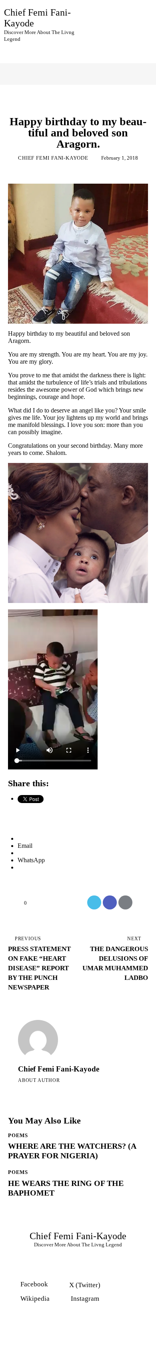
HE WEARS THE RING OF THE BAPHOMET (66, 1188)
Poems (78, 107)
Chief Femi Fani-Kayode (58, 1069)
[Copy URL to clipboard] (141, 902)
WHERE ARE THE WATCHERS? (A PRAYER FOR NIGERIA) (72, 1151)
